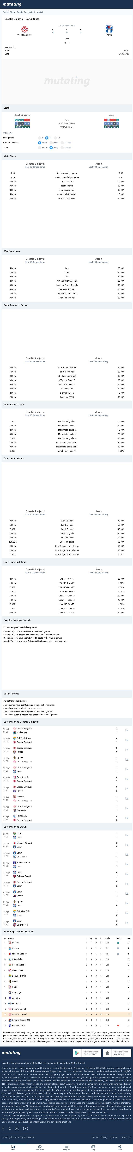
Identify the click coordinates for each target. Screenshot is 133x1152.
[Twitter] (11, 1128)
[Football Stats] (12, 4)
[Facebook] (5, 1128)
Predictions (40, 1150)
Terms (95, 1137)
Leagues (66, 1150)
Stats (13, 1150)
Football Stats (9, 12)
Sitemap (114, 1137)
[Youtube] (27, 1128)
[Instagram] (19, 1128)
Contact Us (126, 1137)
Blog (93, 1150)
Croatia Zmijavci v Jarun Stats (30, 12)
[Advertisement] (67, 81)
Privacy (104, 1137)
